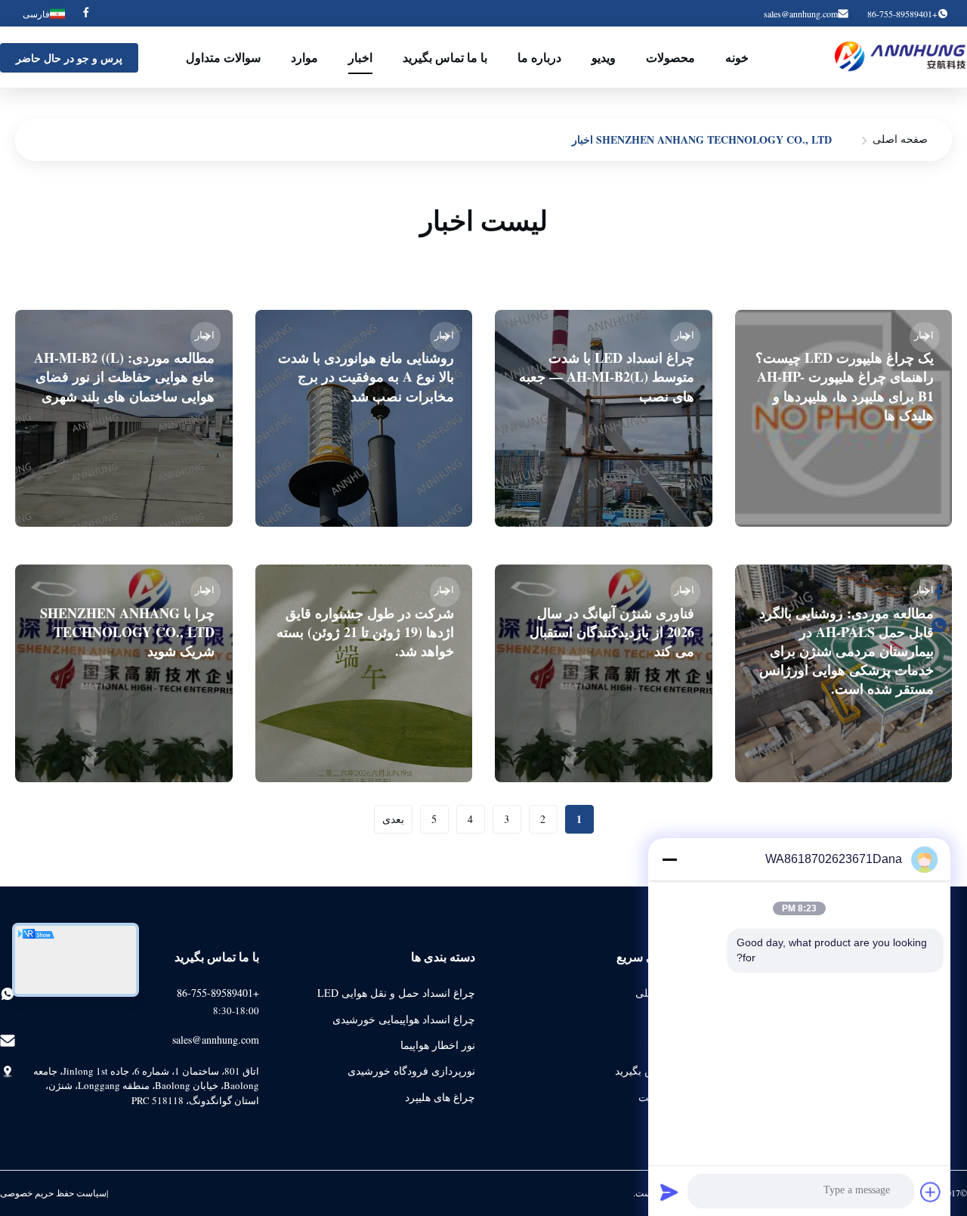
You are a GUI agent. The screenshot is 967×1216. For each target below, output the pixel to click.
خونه (737, 57)
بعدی (393, 819)
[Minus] (669, 859)
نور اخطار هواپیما (437, 1045)
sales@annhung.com (801, 14)
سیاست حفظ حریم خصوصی (53, 1193)
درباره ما (539, 57)
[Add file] (930, 1191)
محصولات (670, 57)
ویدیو (604, 57)
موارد (304, 57)
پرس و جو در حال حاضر (69, 58)
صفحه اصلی (900, 139)
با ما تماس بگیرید (445, 57)
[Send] (669, 1191)
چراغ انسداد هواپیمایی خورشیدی (403, 1019)
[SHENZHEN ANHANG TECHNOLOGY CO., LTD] (901, 57)
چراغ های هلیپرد (440, 1097)
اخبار (360, 57)
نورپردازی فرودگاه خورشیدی (411, 1070)
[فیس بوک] (946, 591)
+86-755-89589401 (218, 992)
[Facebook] (86, 13)
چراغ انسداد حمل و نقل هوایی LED (396, 992)
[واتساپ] (946, 625)
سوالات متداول (223, 57)
